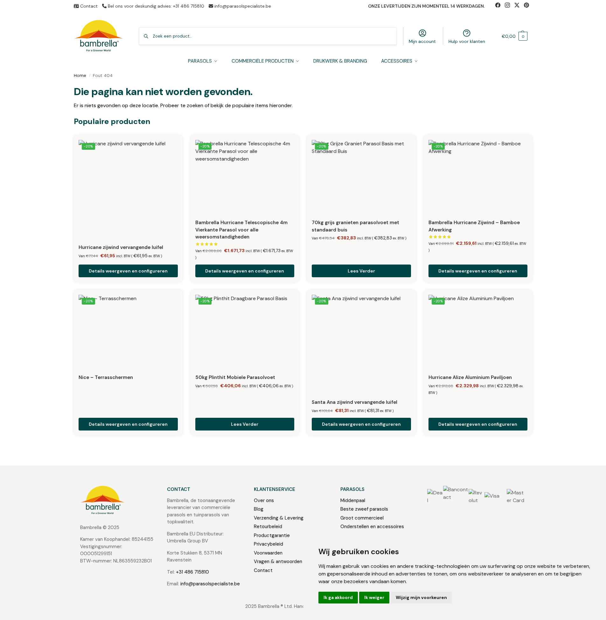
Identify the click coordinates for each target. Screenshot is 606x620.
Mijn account (422, 41)
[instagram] (509, 6)
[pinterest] (528, 6)
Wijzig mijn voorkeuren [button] (421, 597)
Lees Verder (361, 271)
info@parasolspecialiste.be (242, 6)
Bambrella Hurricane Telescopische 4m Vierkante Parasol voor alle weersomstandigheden (241, 229)
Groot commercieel (362, 518)
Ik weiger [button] (374, 597)
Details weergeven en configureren (128, 271)
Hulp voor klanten (467, 41)
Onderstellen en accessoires (372, 526)
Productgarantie (272, 535)
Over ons (264, 500)
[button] (514, 36)
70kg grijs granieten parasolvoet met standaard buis (355, 226)
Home (80, 75)
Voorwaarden (268, 553)
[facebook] (500, 6)
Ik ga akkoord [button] (338, 597)
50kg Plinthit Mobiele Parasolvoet (235, 377)
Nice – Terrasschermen (106, 377)
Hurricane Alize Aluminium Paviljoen (470, 377)
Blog (258, 509)
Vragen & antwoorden (278, 561)
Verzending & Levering (278, 518)
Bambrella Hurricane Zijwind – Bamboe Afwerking (474, 226)
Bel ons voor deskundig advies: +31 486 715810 (155, 6)
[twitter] (519, 6)
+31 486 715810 (192, 572)
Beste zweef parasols (364, 509)
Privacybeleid (268, 544)
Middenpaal (352, 500)
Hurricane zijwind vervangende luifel (121, 247)
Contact (88, 6)
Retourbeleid (268, 526)
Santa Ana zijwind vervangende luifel (354, 402)
